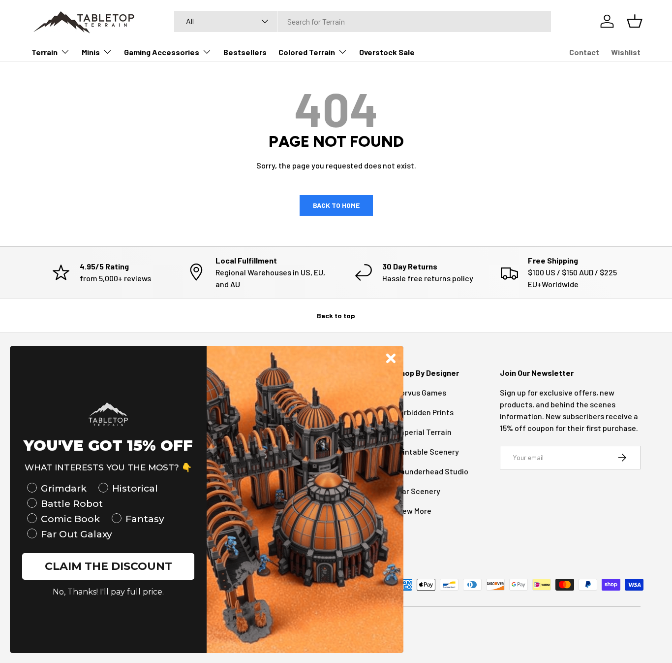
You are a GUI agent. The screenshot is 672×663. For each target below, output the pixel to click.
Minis (91, 52)
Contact (584, 52)
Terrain (44, 52)
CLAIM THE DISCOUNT (108, 566)
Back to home (336, 205)
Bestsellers (245, 52)
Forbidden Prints (425, 412)
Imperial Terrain (424, 431)
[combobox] (362, 21)
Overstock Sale (387, 52)
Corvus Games (421, 392)
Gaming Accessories (161, 52)
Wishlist (626, 52)
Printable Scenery (427, 451)
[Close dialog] (390, 358)
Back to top (336, 315)
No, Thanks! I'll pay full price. (108, 592)
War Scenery (418, 491)
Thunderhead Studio (432, 471)
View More (413, 510)
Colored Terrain (306, 52)
